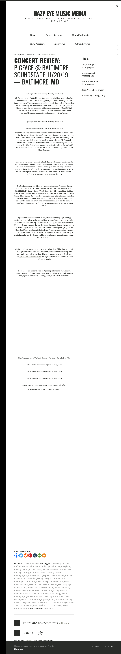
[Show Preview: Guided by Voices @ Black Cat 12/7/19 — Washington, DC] (117, 54)
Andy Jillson (19, 55)
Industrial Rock (61, 587)
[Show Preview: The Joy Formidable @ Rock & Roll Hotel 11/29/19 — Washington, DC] (117, 50)
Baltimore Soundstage (39, 566)
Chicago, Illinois (31, 572)
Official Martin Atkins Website (30, 257)
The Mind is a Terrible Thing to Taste (56, 602)
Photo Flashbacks (80, 35)
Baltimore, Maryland (60, 566)
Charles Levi (65, 569)
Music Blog (55, 593)
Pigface (44, 599)
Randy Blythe (55, 599)
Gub (60, 584)
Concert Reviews (54, 35)
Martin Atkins (21, 593)
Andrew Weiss (21, 566)
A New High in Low (60, 563)
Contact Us (108, 646)
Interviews (59, 44)
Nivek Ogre (48, 596)
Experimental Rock (54, 581)
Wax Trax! (38, 605)
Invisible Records (22, 590)
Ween (65, 605)
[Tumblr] (35, 555)
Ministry (45, 593)
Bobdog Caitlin (21, 569)
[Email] (39, 555)
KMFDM (36, 590)
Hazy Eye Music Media (59, 13)
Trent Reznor (25, 605)
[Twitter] (21, 555)
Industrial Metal (45, 587)
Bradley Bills (35, 569)
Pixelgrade (18, 649)
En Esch (40, 581)
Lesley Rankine (60, 590)
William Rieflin (21, 608)
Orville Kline (34, 599)
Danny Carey (43, 578)
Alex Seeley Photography (93, 95)
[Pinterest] (30, 555)
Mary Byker (34, 593)
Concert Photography (38, 575)
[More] (44, 555)
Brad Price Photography (93, 90)
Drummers (30, 581)
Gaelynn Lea (35, 584)
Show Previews (37, 44)
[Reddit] (26, 555)
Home (33, 35)
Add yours (64, 623)
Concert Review (57, 575)
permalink (49, 608)
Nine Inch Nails (34, 596)
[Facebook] (16, 555)
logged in (30, 641)
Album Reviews (82, 44)
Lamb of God (46, 590)
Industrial (32, 587)
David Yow (55, 578)
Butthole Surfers (50, 569)
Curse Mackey (29, 578)
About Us (95, 646)
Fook (26, 584)
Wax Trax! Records (52, 605)
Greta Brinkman (49, 584)
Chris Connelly (47, 572)
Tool (16, 605)
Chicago (18, 572)
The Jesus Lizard (29, 602)
